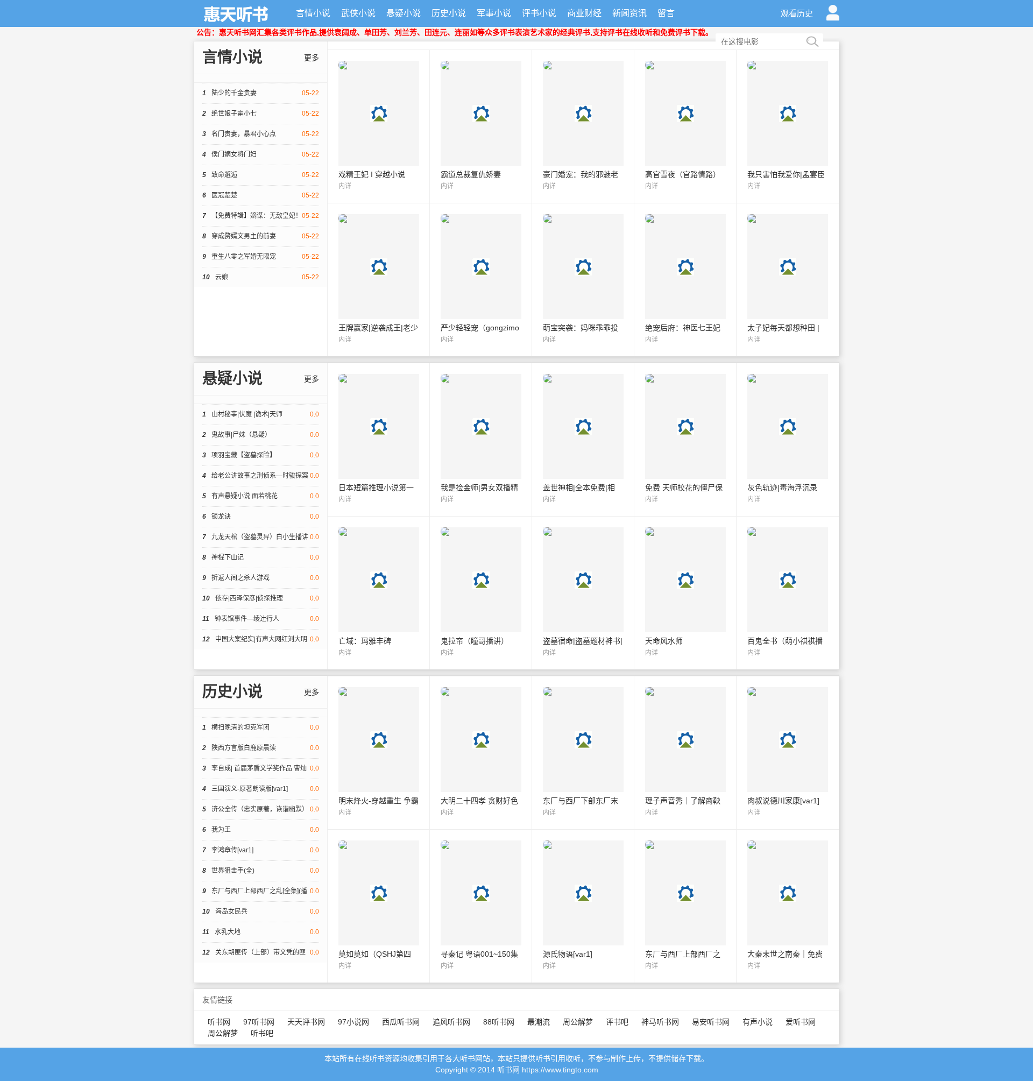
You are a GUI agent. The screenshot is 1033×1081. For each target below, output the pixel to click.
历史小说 (448, 13)
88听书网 (498, 1022)
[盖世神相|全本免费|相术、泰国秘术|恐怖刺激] (583, 439)
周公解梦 (578, 1022)
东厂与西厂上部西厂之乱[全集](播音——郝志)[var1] (260, 894)
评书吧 (617, 1022)
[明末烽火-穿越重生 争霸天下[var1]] (379, 752)
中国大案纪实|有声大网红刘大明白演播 (260, 642)
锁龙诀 (260, 516)
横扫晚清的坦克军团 (260, 727)
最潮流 (538, 1022)
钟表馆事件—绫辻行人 (260, 619)
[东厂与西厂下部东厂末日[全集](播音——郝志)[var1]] (583, 752)
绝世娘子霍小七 (260, 113)
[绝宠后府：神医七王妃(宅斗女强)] (685, 279)
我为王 (260, 829)
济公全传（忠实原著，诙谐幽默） (260, 809)
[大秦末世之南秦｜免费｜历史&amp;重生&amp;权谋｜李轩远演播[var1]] (788, 906)
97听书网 (258, 1022)
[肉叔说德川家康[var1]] (788, 752)
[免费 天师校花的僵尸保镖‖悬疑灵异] (685, 439)
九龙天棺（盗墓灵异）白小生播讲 (260, 537)
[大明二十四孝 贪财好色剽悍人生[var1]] (481, 752)
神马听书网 (660, 1022)
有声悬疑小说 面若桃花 (260, 496)
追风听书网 (451, 1022)
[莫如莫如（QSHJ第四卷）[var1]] (379, 906)
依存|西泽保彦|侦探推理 (260, 598)
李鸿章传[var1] (260, 850)
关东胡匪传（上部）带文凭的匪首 (260, 956)
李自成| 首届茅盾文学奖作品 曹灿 (260, 768)
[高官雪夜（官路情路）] (685, 126)
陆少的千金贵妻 (260, 93)
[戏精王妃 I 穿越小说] (379, 126)
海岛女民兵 (260, 911)
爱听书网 (801, 1022)
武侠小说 (358, 13)
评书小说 (539, 13)
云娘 (260, 277)
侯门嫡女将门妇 (260, 154)
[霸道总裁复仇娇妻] (481, 126)
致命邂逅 (260, 175)
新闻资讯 (629, 13)
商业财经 (584, 13)
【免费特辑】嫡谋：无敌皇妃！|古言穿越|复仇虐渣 (260, 219)
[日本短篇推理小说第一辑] (379, 439)
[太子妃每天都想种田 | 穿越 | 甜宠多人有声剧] (788, 279)
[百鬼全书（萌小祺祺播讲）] (788, 593)
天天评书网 (306, 1022)
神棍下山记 (260, 557)
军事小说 (494, 13)
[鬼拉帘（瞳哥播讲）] (481, 593)
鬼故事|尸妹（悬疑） (260, 435)
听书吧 (262, 1033)
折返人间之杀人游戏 (260, 578)
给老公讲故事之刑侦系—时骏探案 (260, 475)
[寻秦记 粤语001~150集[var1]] (481, 906)
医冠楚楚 (260, 195)
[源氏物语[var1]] (583, 906)
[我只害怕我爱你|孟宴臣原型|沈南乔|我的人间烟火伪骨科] (788, 126)
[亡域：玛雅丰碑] (379, 593)
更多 (311, 57)
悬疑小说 (403, 13)
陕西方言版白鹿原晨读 (260, 748)
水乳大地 (260, 932)
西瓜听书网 (401, 1022)
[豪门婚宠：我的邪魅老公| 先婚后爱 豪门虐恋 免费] (583, 126)
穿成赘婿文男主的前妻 (260, 236)
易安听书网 (711, 1022)
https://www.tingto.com (560, 1069)
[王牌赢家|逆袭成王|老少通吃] (379, 279)
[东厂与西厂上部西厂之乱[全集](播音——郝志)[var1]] (685, 906)
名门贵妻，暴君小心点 (260, 134)
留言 (666, 13)
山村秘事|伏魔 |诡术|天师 (260, 414)
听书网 (219, 1022)
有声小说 (757, 1022)
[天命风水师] (685, 593)
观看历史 (797, 13)
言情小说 (313, 13)
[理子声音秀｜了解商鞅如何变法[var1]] (685, 752)
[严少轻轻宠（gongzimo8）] (481, 279)
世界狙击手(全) (260, 870)
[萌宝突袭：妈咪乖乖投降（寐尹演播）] (583, 279)
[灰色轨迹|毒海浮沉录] (788, 439)
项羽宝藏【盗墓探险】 (260, 455)
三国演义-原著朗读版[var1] (260, 789)
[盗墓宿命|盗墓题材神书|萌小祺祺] (583, 593)
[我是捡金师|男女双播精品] (481, 439)
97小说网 (353, 1022)
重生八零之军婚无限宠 (260, 256)
